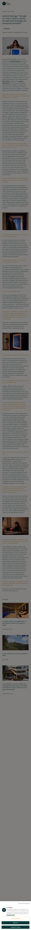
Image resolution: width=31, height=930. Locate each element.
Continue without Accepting (24, 903)
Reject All (15, 923)
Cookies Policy (11, 915)
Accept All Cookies (15, 927)
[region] (15, 915)
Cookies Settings (15, 918)
